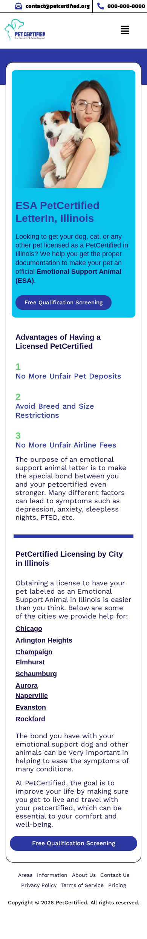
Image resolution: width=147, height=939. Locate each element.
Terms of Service (82, 885)
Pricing (117, 885)
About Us (84, 875)
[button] (124, 31)
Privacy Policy (39, 885)
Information (52, 875)
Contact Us (114, 875)
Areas (25, 875)
